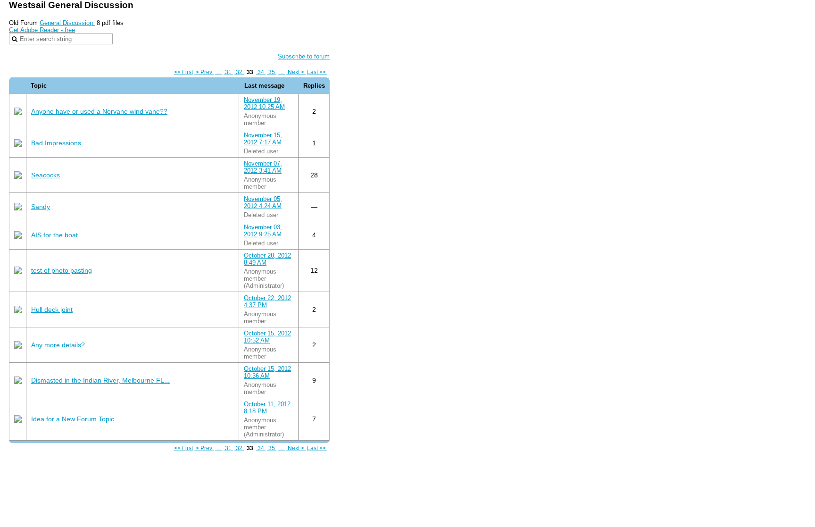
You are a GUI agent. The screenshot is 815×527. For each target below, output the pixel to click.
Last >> (317, 72)
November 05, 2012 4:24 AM (263, 202)
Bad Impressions (56, 143)
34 (261, 72)
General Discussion (67, 22)
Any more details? (58, 345)
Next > (296, 72)
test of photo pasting (61, 270)
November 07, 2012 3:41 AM (263, 167)
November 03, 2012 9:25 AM (263, 231)
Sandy (40, 206)
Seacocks (45, 175)
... (218, 72)
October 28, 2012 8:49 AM (267, 259)
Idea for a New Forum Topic (72, 419)
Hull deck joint (52, 309)
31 (228, 72)
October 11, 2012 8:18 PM (267, 408)
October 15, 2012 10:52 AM (267, 337)
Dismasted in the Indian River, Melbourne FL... (100, 380)
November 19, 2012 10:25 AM (264, 103)
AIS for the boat (54, 235)
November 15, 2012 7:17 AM (263, 139)
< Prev (204, 72)
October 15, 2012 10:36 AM (267, 372)
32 (239, 72)
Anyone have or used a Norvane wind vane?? (99, 111)
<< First (183, 72)
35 (271, 72)
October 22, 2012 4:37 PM (267, 301)
